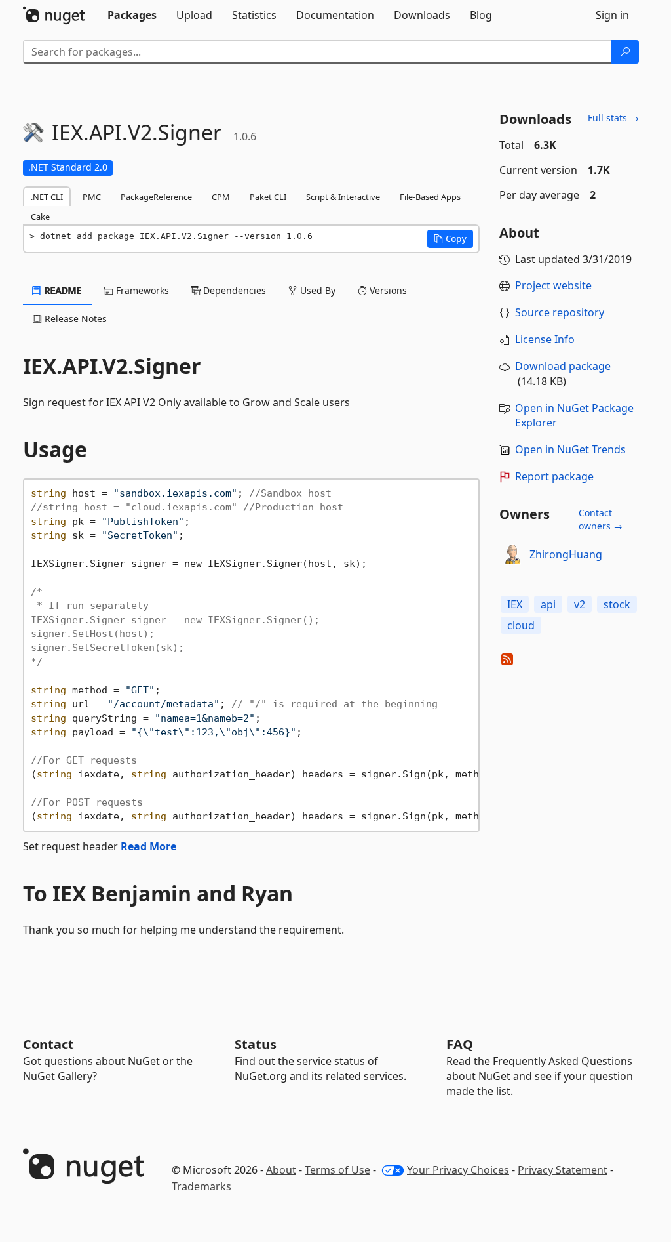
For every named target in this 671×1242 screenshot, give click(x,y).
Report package (554, 476)
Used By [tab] (316, 290)
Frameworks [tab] (141, 290)
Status (256, 1044)
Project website (553, 285)
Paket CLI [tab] (268, 197)
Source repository (559, 312)
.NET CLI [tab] (47, 197)
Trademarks (201, 1186)
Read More (148, 846)
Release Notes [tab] (74, 318)
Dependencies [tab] (233, 290)
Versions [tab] (387, 290)
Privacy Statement (562, 1170)
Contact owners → (601, 519)
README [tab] (62, 290)
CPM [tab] (221, 197)
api (548, 604)
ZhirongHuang (565, 554)
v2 (579, 604)
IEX (514, 604)
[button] (450, 239)
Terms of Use (337, 1170)
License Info (545, 339)
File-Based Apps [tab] (430, 197)
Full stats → (613, 118)
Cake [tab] (40, 216)
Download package (563, 366)
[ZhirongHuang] (512, 554)
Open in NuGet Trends (570, 449)
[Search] (625, 52)
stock (617, 604)
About (281, 1170)
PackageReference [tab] (156, 197)
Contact (48, 1044)
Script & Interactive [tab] (343, 197)
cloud (521, 625)
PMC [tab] (92, 197)
